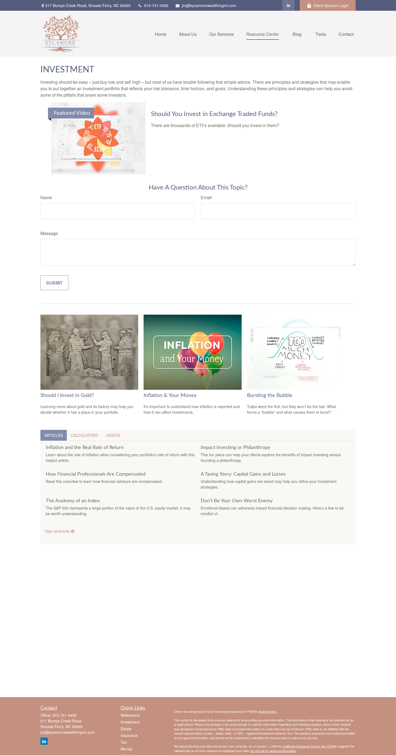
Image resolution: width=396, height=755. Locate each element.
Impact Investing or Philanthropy (235, 447)
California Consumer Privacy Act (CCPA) (309, 746)
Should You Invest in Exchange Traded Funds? (214, 114)
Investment (130, 722)
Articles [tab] (53, 435)
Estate (126, 728)
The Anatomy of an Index (73, 500)
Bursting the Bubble (269, 395)
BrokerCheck (267, 711)
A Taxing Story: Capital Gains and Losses (243, 474)
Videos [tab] (113, 435)
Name (46, 197)
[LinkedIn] (288, 5)
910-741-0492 (156, 5)
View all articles (57, 531)
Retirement (130, 715)
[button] (161, 33)
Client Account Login (331, 5)
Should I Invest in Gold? (67, 395)
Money (126, 749)
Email (206, 197)
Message (49, 233)
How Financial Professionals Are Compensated (95, 474)
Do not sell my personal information (273, 751)
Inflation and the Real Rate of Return (85, 447)
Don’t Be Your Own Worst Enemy (237, 500)
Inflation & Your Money (170, 395)
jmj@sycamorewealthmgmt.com (209, 5)
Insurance (129, 735)
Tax (124, 742)
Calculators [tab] (84, 435)
